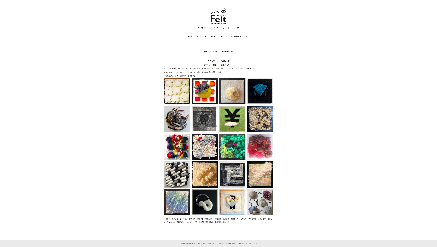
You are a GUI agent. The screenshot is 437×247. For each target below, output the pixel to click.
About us (201, 37)
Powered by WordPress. (234, 243)
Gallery (223, 37)
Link (246, 37)
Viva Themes (253, 243)
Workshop (235, 37)
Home (191, 37)
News (212, 37)
